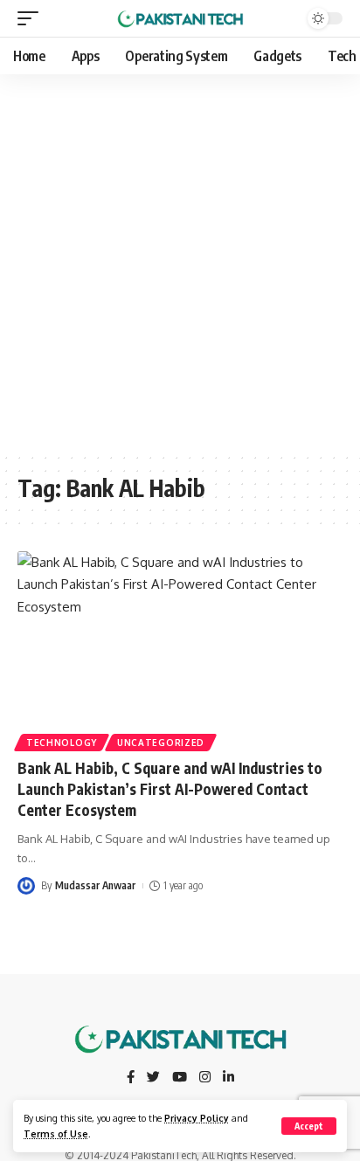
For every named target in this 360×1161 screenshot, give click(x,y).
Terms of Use (56, 1133)
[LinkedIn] (228, 1078)
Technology (61, 742)
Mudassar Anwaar (95, 885)
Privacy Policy (196, 1117)
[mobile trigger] (32, 18)
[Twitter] (153, 1078)
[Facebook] (131, 1078)
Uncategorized (160, 742)
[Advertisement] (180, 263)
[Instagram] (205, 1078)
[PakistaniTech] (180, 18)
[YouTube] (179, 1078)
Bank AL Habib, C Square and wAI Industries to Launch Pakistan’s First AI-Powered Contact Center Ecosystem (169, 788)
